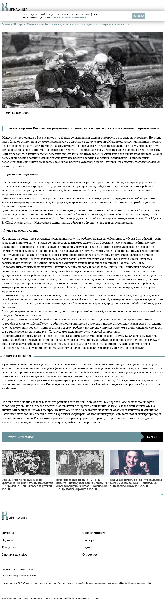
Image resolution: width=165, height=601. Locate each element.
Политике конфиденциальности (68, 17)
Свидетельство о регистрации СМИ (20, 569)
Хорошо (138, 16)
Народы (7, 540)
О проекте (90, 554)
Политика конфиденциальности (19, 575)
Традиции (9, 547)
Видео (87, 547)
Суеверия (89, 540)
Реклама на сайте (14, 554)
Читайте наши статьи (82, 437)
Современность (93, 533)
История (8, 533)
